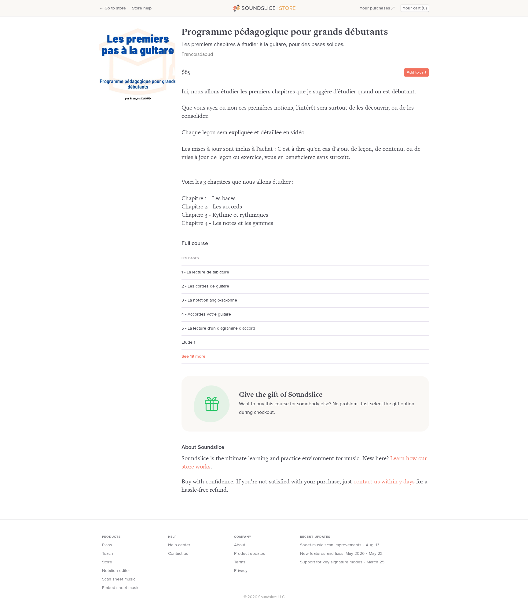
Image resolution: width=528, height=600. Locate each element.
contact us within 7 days (384, 482)
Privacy (241, 571)
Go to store (112, 8)
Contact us (178, 553)
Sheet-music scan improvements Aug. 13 (340, 545)
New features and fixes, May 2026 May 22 (341, 553)
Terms (239, 562)
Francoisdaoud (197, 54)
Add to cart (416, 72)
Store (107, 562)
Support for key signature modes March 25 (342, 562)
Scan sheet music (118, 579)
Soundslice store (246, 7)
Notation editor (116, 571)
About (239, 545)
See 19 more (193, 356)
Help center (179, 545)
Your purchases (375, 8)
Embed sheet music (120, 588)
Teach (107, 553)
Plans (107, 545)
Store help (142, 8)
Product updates (249, 553)
